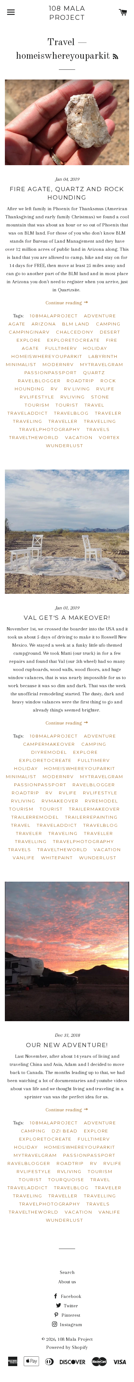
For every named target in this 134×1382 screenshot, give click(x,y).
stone (100, 396)
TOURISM (37, 405)
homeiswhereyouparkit (79, 768)
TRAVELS (98, 429)
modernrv (58, 776)
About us (67, 1282)
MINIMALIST (21, 364)
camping (108, 323)
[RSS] (115, 57)
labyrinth (103, 356)
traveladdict (57, 825)
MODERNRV (58, 364)
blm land (76, 323)
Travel (61, 42)
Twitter (70, 1306)
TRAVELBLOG (71, 413)
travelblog (100, 825)
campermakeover (49, 744)
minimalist (21, 776)
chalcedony (75, 332)
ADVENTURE (100, 315)
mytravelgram (101, 776)
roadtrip (25, 792)
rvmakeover (60, 800)
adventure (100, 736)
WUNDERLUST (64, 445)
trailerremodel (35, 817)
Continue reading (64, 303)
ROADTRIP (80, 380)
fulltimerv (94, 760)
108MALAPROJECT (54, 315)
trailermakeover (94, 809)
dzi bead (65, 1130)
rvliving (23, 800)
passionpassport (40, 784)
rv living (77, 388)
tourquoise (66, 1179)
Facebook (70, 1296)
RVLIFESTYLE (37, 396)
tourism (21, 809)
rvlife (68, 792)
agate (17, 323)
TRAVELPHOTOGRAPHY (49, 429)
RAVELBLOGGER (39, 380)
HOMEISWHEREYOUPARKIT (46, 356)
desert (110, 332)
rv (49, 792)
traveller (99, 833)
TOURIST (67, 405)
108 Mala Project (67, 13)
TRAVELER (108, 413)
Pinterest (70, 1315)
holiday (26, 768)
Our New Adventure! (67, 1045)
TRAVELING (27, 421)
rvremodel (101, 800)
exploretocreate (45, 760)
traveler (29, 833)
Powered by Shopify (67, 1347)
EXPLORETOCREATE (73, 340)
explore (85, 752)
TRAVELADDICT (27, 413)
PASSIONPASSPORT (50, 372)
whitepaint (57, 857)
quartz (94, 372)
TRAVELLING (100, 421)
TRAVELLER (63, 421)
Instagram (70, 1324)
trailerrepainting (91, 817)
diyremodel (49, 752)
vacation (107, 849)
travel (21, 825)
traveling (63, 833)
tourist (51, 809)
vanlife (24, 857)
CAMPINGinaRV (29, 332)
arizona (44, 323)
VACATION (79, 437)
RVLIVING (72, 396)
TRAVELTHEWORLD (34, 437)
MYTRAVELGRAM (101, 364)
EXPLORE (29, 340)
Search (67, 1272)
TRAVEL (94, 405)
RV (54, 388)
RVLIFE (105, 388)
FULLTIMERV (61, 348)
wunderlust (97, 857)
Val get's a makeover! (67, 617)
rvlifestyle (100, 792)
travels (20, 849)
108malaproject (54, 736)
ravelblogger (94, 784)
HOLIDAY (95, 348)
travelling (31, 841)
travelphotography (83, 841)
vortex (109, 437)
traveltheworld (62, 849)
